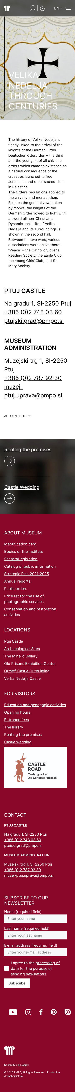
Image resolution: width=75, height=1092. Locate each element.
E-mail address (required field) (30, 945)
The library (13, 727)
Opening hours (17, 712)
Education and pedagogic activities (35, 705)
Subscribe (17, 983)
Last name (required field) (27, 928)
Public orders (15, 588)
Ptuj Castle (13, 641)
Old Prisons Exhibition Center (30, 663)
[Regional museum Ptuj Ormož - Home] (7, 8)
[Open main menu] (68, 8)
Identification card (20, 544)
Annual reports (17, 581)
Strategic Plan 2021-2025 (26, 574)
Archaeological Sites (22, 649)
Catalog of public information (30, 566)
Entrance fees (16, 720)
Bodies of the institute (23, 551)
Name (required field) (23, 912)
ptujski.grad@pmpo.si (34, 320)
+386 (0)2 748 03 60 (33, 312)
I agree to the (35, 968)
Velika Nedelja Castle (22, 678)
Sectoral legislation (21, 559)
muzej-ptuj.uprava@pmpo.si (29, 875)
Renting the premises (23, 734)
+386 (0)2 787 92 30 (33, 377)
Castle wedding (17, 742)
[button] (32, 8)
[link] (13, 1012)
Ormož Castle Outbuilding (27, 671)
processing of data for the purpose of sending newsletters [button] (35, 968)
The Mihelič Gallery (21, 656)
